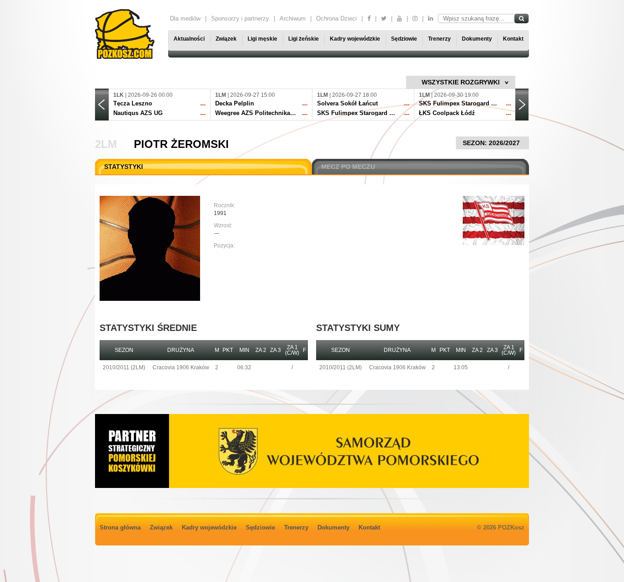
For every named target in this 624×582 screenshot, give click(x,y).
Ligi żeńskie (303, 39)
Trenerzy (439, 39)
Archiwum (293, 18)
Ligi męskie (262, 39)
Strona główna (120, 527)
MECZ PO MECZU (348, 166)
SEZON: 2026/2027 (492, 143)
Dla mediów (185, 18)
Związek (226, 39)
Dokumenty (477, 39)
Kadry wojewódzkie (355, 39)
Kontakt (513, 39)
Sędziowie (404, 39)
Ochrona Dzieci (336, 18)
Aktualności (189, 39)
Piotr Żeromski (181, 144)
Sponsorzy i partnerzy (240, 18)
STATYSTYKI (123, 166)
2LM (106, 144)
